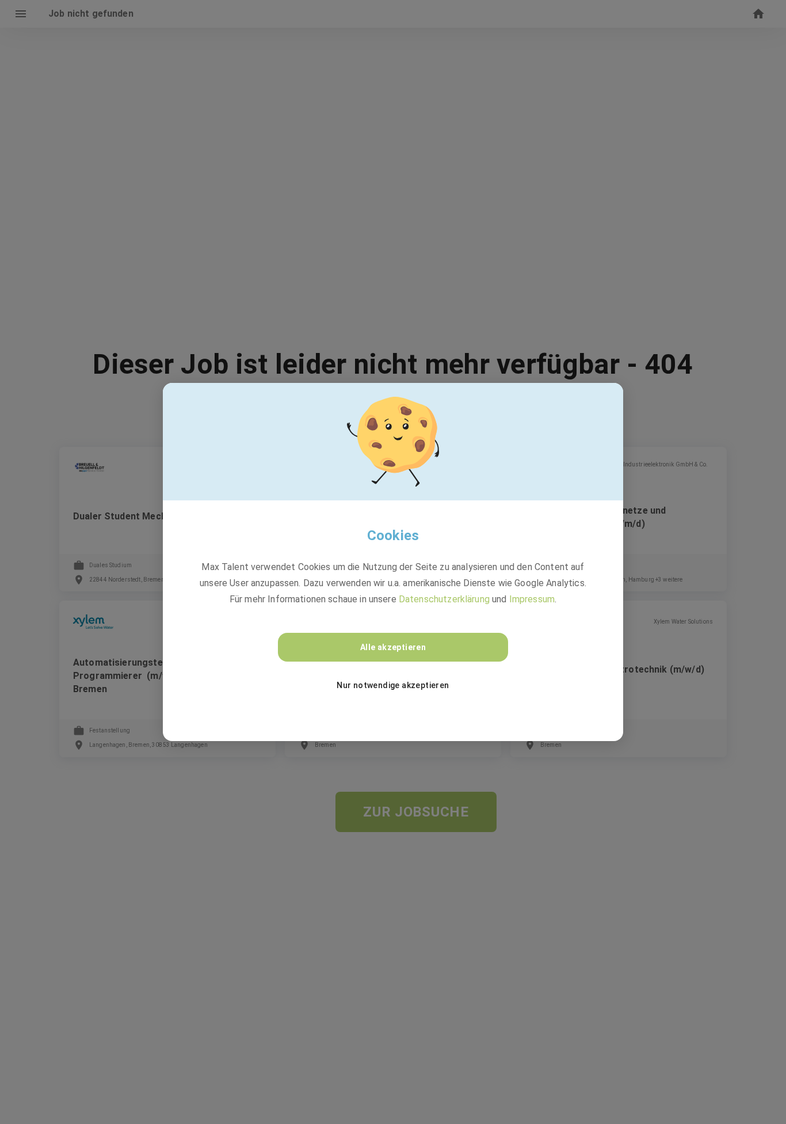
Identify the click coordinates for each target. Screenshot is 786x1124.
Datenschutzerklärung (444, 599)
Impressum (532, 599)
